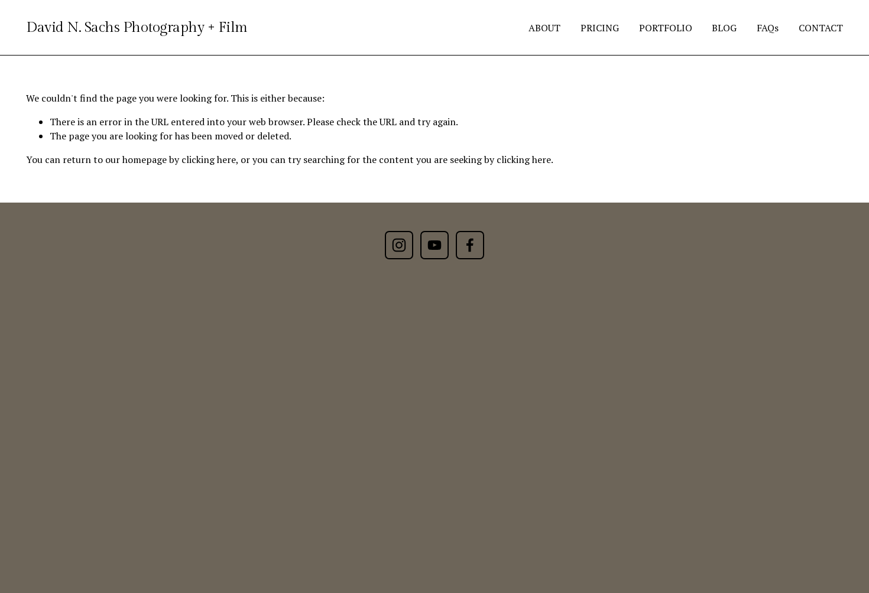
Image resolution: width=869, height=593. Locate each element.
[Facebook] (470, 245)
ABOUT (544, 27)
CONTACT (821, 27)
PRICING (600, 27)
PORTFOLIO (665, 27)
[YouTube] (434, 245)
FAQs (768, 27)
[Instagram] (399, 245)
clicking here (208, 159)
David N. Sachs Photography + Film (137, 27)
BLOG (724, 27)
